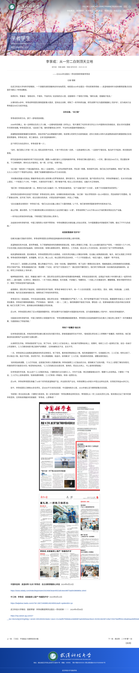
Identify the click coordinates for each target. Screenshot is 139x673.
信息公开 (127, 11)
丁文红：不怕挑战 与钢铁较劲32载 (25, 639)
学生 (84, 6)
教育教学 (80, 11)
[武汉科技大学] (23, 7)
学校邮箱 (107, 6)
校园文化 (117, 11)
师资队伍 (108, 11)
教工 (88, 6)
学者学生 (20, 47)
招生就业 (98, 11)
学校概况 (70, 11)
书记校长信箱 (117, 6)
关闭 (128, 643)
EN (125, 7)
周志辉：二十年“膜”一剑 (123, 639)
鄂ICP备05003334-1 (78, 662)
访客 (92, 6)
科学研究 (89, 11)
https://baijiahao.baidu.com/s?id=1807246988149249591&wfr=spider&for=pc (42, 603)
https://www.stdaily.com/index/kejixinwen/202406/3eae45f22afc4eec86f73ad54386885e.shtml (48, 591)
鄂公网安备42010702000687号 (95, 662)
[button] (130, 7)
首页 (13, 47)
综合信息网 (99, 6)
